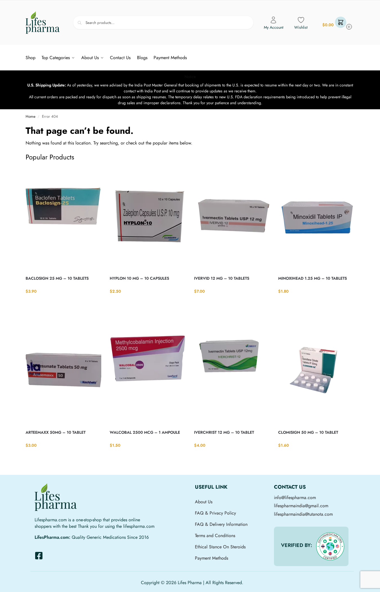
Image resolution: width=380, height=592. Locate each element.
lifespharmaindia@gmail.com (301, 505)
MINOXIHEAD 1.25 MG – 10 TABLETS (312, 278)
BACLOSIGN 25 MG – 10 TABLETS (57, 278)
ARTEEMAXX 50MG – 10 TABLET (56, 432)
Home (30, 116)
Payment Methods (211, 558)
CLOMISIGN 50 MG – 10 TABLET (308, 432)
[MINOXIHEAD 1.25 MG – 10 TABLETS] (316, 219)
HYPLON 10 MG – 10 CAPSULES (139, 278)
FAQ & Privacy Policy (215, 513)
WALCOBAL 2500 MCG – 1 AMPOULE (145, 432)
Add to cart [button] (63, 303)
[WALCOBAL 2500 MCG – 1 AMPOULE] (148, 373)
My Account (273, 27)
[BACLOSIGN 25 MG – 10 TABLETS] (64, 219)
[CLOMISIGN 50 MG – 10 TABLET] (316, 373)
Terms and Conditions (215, 535)
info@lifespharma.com (295, 497)
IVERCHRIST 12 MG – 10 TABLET (224, 432)
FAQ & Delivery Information (221, 524)
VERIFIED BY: (296, 545)
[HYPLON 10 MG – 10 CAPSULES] (148, 219)
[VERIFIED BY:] (330, 546)
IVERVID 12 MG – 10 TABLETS (221, 278)
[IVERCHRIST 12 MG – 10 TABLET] (232, 373)
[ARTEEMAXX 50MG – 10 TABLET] (64, 373)
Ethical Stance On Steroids (220, 547)
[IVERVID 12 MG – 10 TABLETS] (232, 219)
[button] (336, 22)
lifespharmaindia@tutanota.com (303, 514)
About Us (203, 501)
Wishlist (300, 27)
